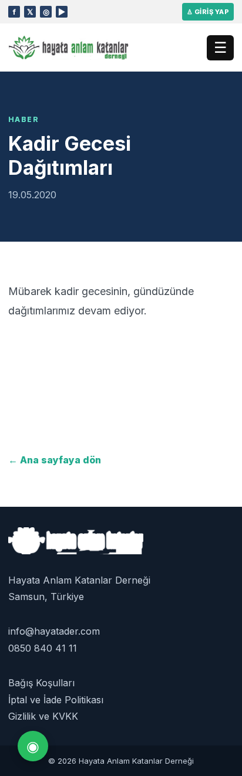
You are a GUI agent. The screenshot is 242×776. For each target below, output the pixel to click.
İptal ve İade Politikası (55, 700)
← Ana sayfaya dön (54, 460)
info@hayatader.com (54, 631)
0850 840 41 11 (42, 648)
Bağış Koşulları (41, 683)
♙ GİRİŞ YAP (208, 12)
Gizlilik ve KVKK (43, 716)
